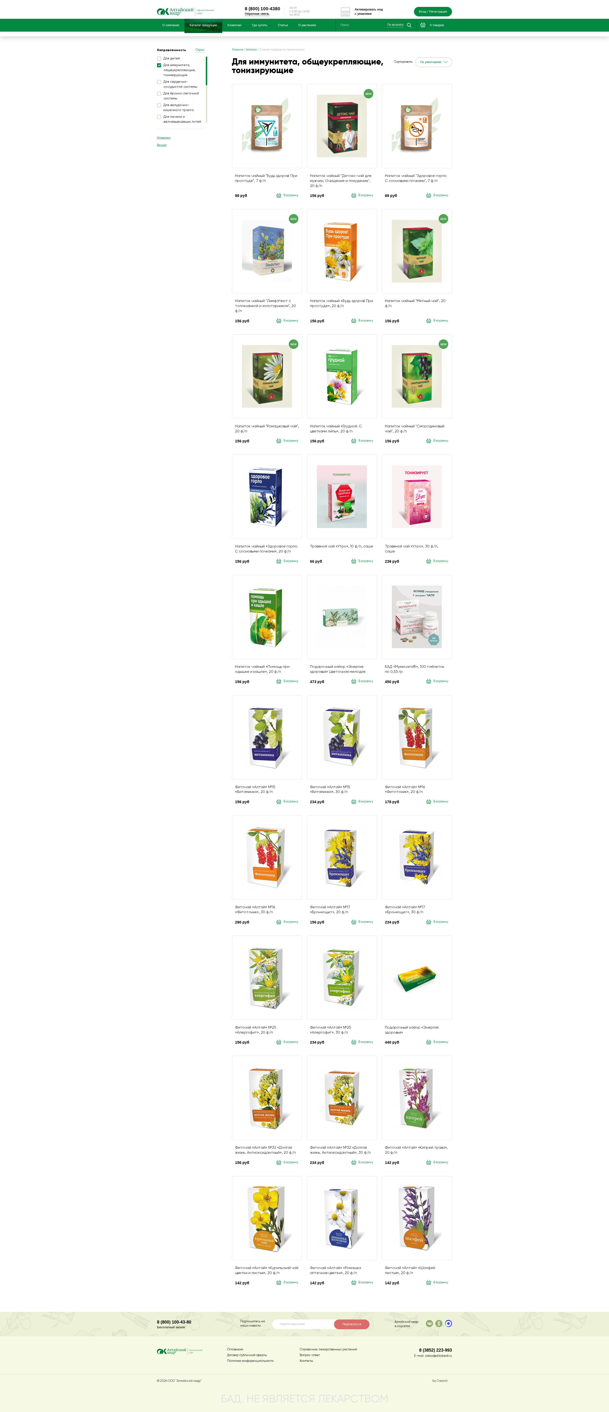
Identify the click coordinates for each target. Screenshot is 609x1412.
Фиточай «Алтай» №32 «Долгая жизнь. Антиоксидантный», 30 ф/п (340, 1150)
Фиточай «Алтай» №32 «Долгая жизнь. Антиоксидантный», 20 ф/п (265, 1150)
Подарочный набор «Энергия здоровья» (411, 1030)
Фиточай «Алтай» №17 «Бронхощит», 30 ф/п (405, 909)
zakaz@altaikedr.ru (438, 1356)
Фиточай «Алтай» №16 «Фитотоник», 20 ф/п (405, 789)
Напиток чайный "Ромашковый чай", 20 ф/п (267, 429)
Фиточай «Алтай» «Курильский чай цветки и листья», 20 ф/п (266, 1270)
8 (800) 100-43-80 (174, 1322)
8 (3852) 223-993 (435, 1350)
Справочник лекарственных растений (328, 1349)
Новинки (163, 137)
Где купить (259, 25)
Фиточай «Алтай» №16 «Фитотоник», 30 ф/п (255, 909)
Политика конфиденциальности (250, 1361)
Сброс (200, 50)
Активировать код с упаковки (369, 11)
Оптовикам (235, 1349)
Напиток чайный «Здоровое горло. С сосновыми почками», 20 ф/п (266, 549)
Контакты (306, 1361)
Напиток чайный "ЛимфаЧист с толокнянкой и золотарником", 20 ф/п (265, 306)
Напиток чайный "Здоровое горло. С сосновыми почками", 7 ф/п (416, 178)
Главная (237, 49)
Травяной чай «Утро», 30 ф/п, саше (411, 549)
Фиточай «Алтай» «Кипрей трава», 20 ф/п (416, 1150)
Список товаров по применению (282, 49)
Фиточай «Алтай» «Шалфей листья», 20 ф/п (410, 1270)
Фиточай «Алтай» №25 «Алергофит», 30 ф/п (330, 1030)
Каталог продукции (203, 25)
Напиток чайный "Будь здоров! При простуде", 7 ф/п (266, 178)
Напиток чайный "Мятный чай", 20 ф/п (415, 303)
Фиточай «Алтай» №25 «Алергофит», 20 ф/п (255, 1030)
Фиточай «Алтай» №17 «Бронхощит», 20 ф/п (330, 909)
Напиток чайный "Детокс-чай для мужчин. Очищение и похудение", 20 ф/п (340, 181)
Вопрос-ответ (310, 1355)
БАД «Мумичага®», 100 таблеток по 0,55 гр (414, 669)
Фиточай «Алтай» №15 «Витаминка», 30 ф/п (330, 789)
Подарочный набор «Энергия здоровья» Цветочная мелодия (337, 669)
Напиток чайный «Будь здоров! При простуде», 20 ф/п (341, 303)
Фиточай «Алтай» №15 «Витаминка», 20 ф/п (255, 789)
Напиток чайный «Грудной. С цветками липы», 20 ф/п (336, 429)
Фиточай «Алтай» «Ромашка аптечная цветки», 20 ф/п (335, 1270)
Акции (162, 145)
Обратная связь (257, 14)
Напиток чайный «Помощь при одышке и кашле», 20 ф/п (262, 669)
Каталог (251, 49)
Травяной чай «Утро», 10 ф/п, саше (341, 546)
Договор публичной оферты (247, 1355)
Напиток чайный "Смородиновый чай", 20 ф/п (414, 429)
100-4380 (262, 8)
